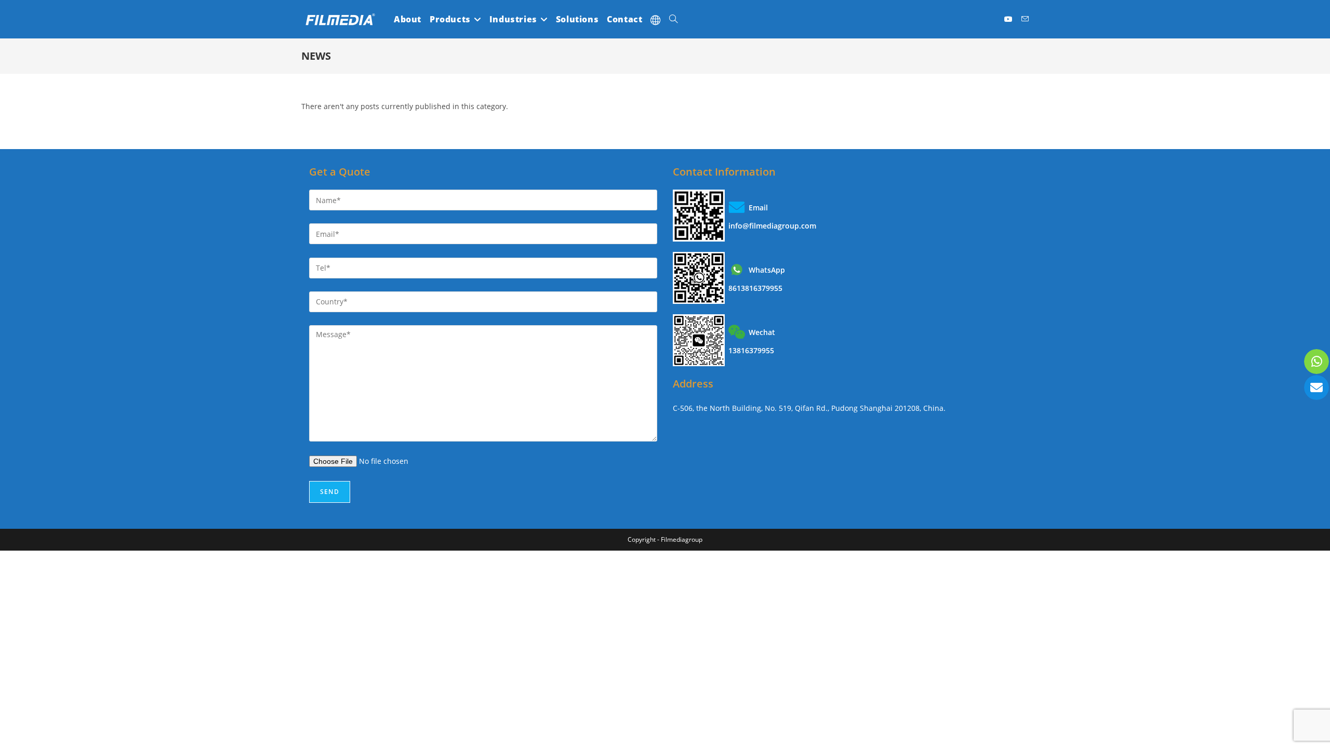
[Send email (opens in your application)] (1025, 19)
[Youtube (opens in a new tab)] (1009, 19)
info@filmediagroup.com (772, 226)
